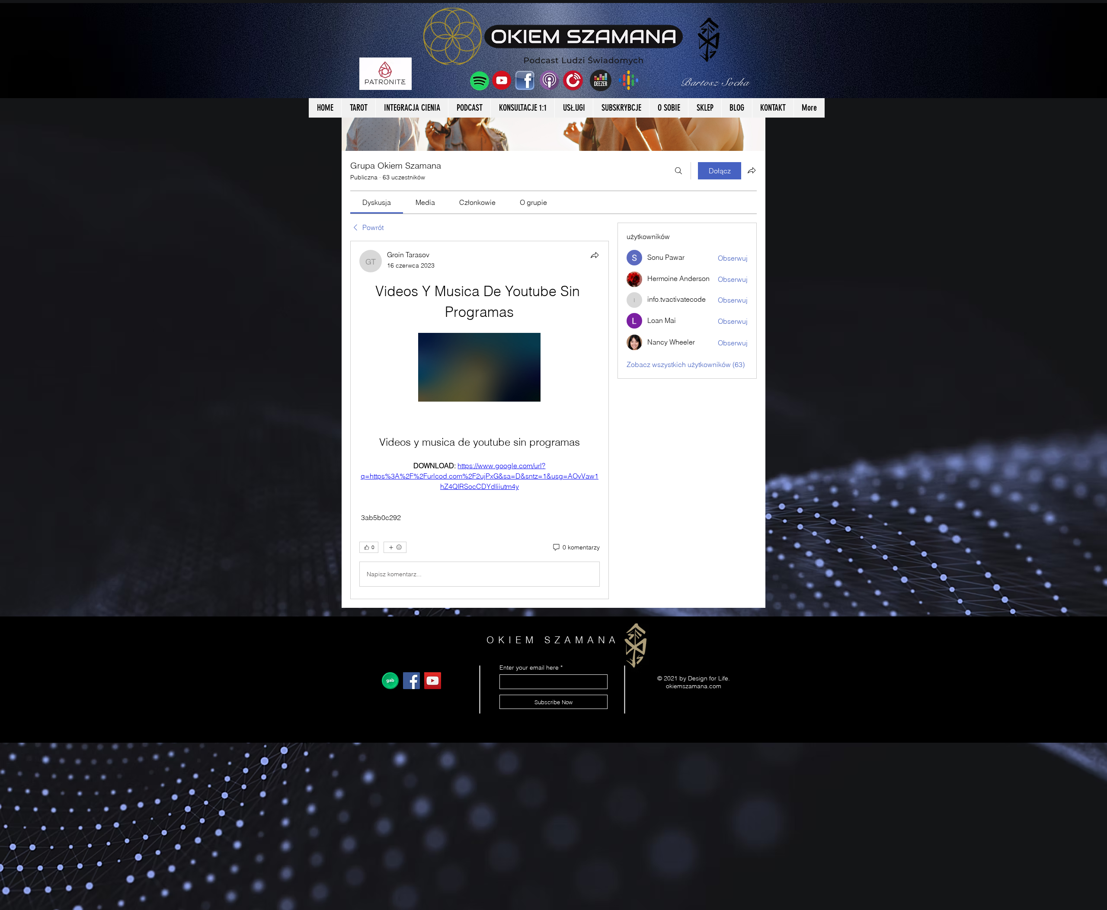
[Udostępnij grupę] (751, 170)
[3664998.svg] (390, 680)
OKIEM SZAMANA (553, 640)
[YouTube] (432, 680)
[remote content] (479, 368)
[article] (479, 420)
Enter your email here (529, 667)
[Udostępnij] (594, 255)
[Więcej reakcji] (395, 547)
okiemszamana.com (693, 686)
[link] (376, 202)
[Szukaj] (678, 170)
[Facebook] (411, 680)
